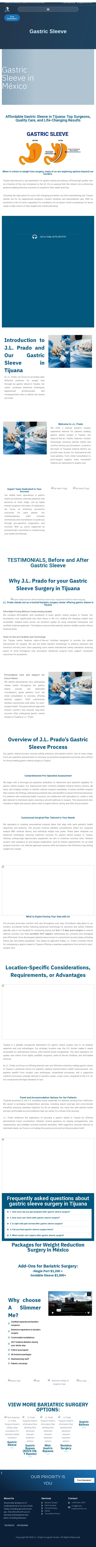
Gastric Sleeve (12, 1443)
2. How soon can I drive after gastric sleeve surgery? (35, 1218)
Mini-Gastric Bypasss (47, 1448)
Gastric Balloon (84, 1423)
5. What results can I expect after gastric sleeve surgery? (37, 1235)
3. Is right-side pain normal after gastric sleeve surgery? (36, 1223)
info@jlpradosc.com (84, 3)
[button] (48, 9)
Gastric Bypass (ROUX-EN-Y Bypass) (30, 1449)
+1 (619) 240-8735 (68, 3)
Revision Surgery (66, 1447)
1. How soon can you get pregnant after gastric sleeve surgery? (40, 1212)
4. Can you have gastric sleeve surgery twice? (31, 1229)
